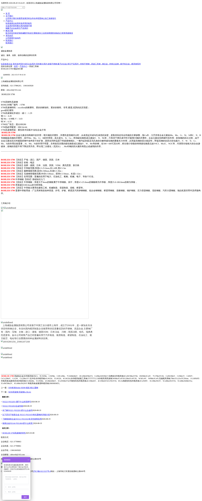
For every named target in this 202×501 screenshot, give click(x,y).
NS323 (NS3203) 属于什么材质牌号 (16, 402)
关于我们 (9, 16)
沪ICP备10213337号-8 (42, 471)
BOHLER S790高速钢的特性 (14, 433)
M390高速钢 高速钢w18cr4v (19, 392)
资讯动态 (9, 36)
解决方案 (9, 31)
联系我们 (9, 40)
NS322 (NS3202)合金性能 (12, 406)
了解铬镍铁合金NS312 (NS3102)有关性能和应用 (22, 419)
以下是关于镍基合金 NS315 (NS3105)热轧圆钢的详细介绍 (26, 415)
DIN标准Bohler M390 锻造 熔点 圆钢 (23, 388)
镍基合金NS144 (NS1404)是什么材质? (17, 423)
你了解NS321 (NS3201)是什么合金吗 (17, 410)
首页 (16, 66)
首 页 (8, 13)
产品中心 (9, 21)
